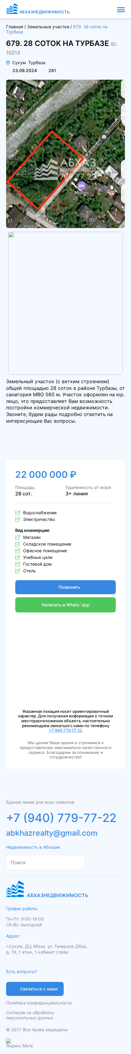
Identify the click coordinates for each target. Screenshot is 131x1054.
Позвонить (69, 587)
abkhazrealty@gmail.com (51, 832)
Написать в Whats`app (66, 604)
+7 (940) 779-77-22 (61, 818)
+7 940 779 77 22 (65, 730)
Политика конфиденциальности (39, 1002)
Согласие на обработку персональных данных (30, 1015)
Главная (14, 26)
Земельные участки (48, 26)
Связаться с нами (39, 988)
